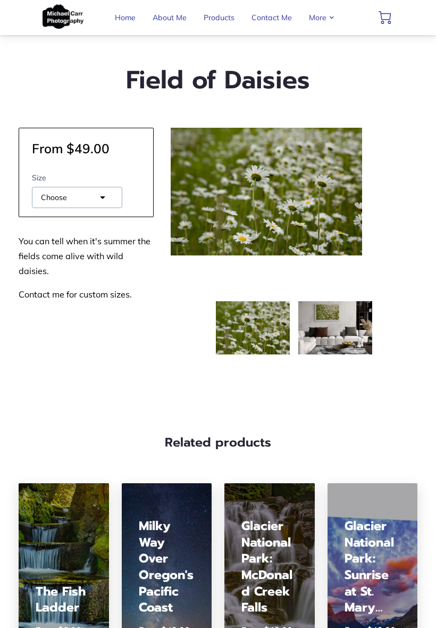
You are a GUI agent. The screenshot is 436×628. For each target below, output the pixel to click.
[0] (385, 17)
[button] (77, 197)
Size (39, 178)
